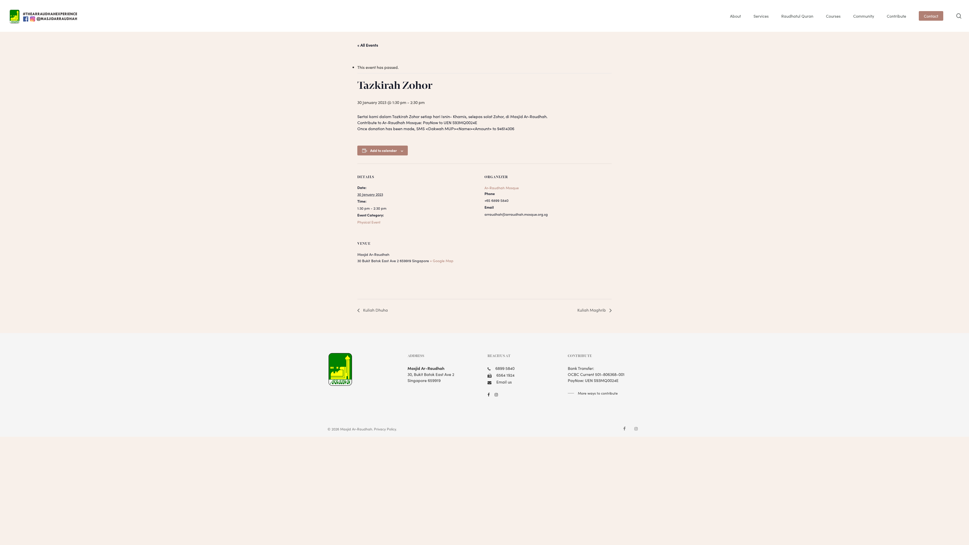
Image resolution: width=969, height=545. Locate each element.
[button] (593, 393)
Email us (504, 382)
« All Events (367, 45)
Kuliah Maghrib (592, 310)
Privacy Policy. (385, 428)
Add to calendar (383, 150)
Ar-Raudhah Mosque (501, 187)
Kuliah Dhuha (375, 310)
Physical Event (369, 222)
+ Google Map (441, 260)
